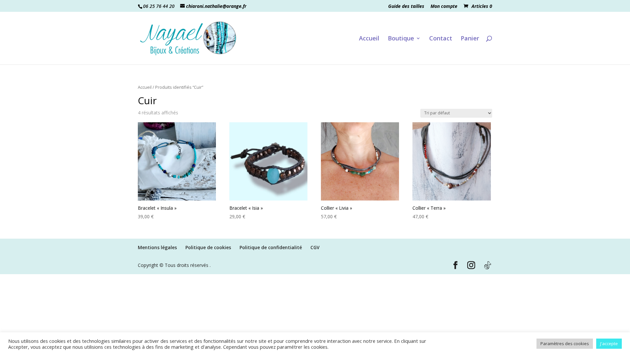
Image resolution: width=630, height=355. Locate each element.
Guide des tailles (406, 6)
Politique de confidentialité (271, 247)
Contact (440, 39)
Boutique (401, 39)
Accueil (369, 39)
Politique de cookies (208, 247)
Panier (470, 39)
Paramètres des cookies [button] (564, 343)
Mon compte (443, 6)
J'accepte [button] (609, 343)
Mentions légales (157, 247)
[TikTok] (487, 266)
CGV (315, 247)
